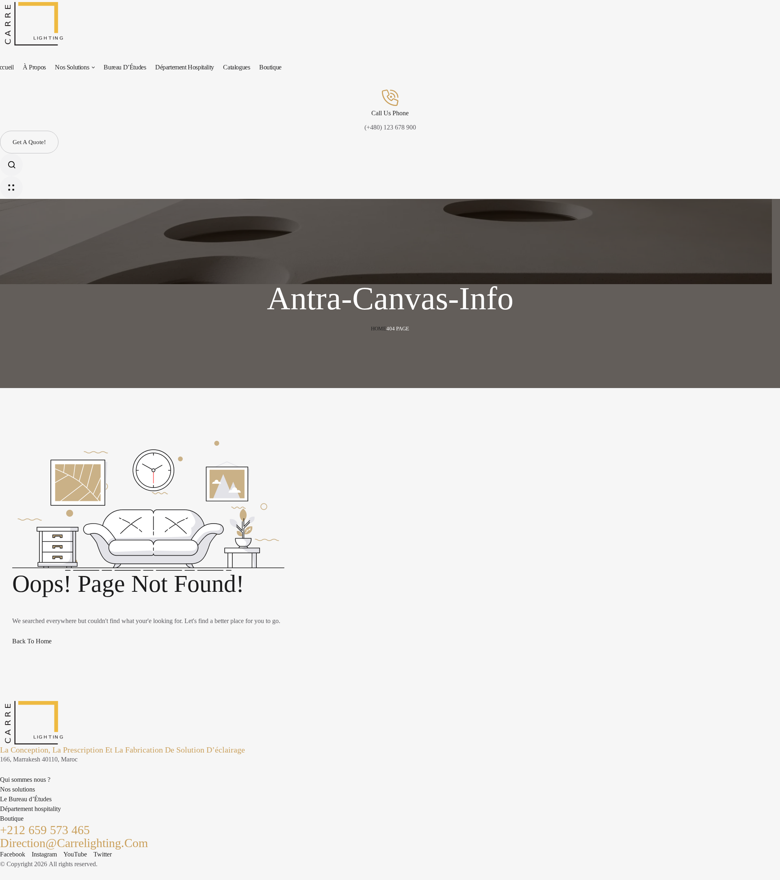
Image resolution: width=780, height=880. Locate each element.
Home (378, 329)
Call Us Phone (390, 113)
